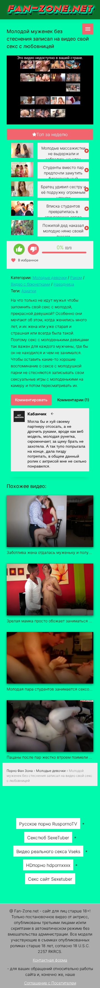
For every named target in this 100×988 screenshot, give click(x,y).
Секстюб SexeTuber (48, 837)
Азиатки (28, 290)
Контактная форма (50, 960)
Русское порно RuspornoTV (48, 824)
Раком (76, 277)
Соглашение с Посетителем (50, 983)
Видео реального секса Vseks (48, 851)
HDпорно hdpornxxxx (48, 865)
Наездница (64, 284)
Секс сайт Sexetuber (50, 879)
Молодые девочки (49, 277)
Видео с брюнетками (30, 284)
